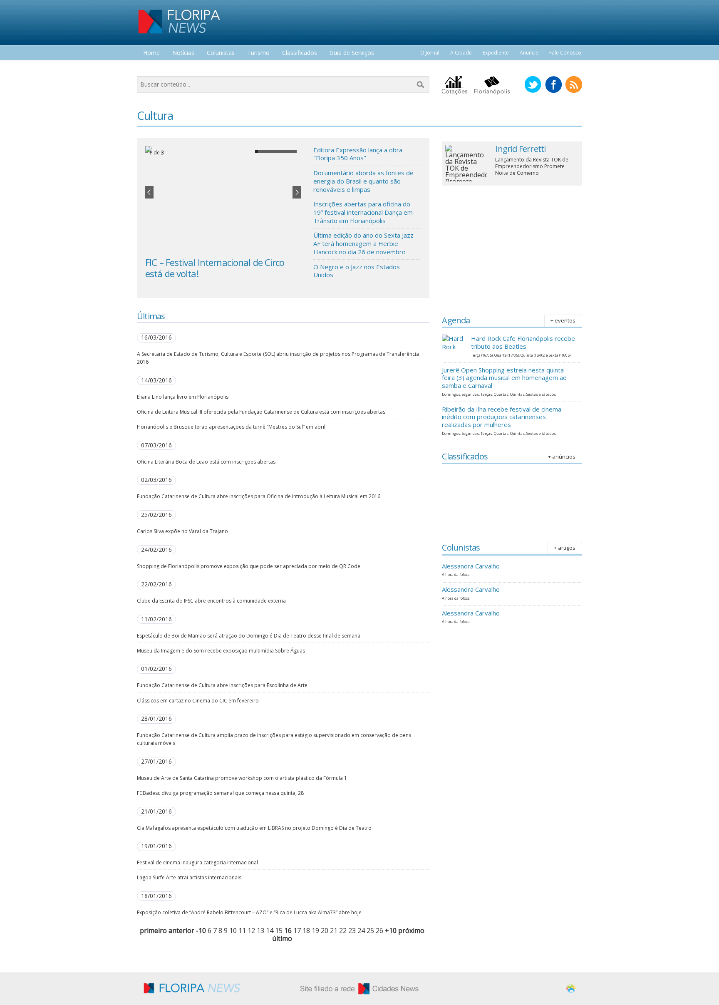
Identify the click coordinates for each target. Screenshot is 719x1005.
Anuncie (529, 52)
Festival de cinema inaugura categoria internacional (197, 862)
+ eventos (562, 320)
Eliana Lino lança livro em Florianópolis (182, 396)
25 (370, 930)
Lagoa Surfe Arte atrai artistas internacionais (189, 877)
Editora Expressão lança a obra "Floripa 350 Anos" (357, 154)
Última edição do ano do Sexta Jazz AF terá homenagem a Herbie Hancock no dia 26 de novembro (363, 243)
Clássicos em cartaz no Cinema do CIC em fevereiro (198, 700)
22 (343, 930)
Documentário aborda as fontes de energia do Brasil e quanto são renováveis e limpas (363, 181)
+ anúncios (561, 456)
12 (251, 930)
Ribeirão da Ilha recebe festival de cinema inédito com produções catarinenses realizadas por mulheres (501, 417)
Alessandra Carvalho (471, 566)
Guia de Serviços (352, 53)
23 (352, 930)
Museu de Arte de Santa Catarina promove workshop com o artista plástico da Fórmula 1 (242, 778)
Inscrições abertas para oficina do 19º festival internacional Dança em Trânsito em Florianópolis (363, 212)
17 (297, 930)
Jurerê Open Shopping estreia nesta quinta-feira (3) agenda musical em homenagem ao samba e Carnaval (504, 378)
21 (333, 930)
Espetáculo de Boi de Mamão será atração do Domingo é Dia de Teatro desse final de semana (248, 635)
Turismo (258, 53)
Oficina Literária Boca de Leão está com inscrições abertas (206, 461)
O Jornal (429, 52)
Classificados (299, 53)
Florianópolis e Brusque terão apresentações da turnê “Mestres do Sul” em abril (231, 426)
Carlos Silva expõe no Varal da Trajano (182, 531)
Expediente (496, 52)
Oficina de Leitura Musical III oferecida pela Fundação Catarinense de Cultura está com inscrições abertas (261, 411)
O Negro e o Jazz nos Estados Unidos (356, 271)
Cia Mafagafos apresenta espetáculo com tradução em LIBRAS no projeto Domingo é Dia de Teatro (254, 827)
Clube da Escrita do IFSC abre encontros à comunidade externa (211, 600)
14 (269, 930)
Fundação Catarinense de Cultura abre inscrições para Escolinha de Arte (222, 685)
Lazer (150, 68)
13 (260, 930)
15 (279, 930)
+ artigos (564, 547)
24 (361, 930)
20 (324, 930)
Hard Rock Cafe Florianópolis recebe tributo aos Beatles (523, 342)
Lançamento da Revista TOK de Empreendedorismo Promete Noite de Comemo (531, 166)
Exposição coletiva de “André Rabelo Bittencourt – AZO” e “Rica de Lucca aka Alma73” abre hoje (249, 912)
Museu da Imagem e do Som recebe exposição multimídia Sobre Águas (221, 650)
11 (242, 930)
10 (233, 930)
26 (379, 930)
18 (306, 930)
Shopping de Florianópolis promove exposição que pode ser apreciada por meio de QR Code (248, 566)
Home (151, 53)
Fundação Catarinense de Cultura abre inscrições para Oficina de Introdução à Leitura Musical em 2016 (258, 496)
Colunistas (221, 53)
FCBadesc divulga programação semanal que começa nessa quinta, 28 (220, 793)
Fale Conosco (565, 52)
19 (315, 930)
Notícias (183, 53)
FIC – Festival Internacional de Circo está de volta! (214, 267)
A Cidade (461, 52)
